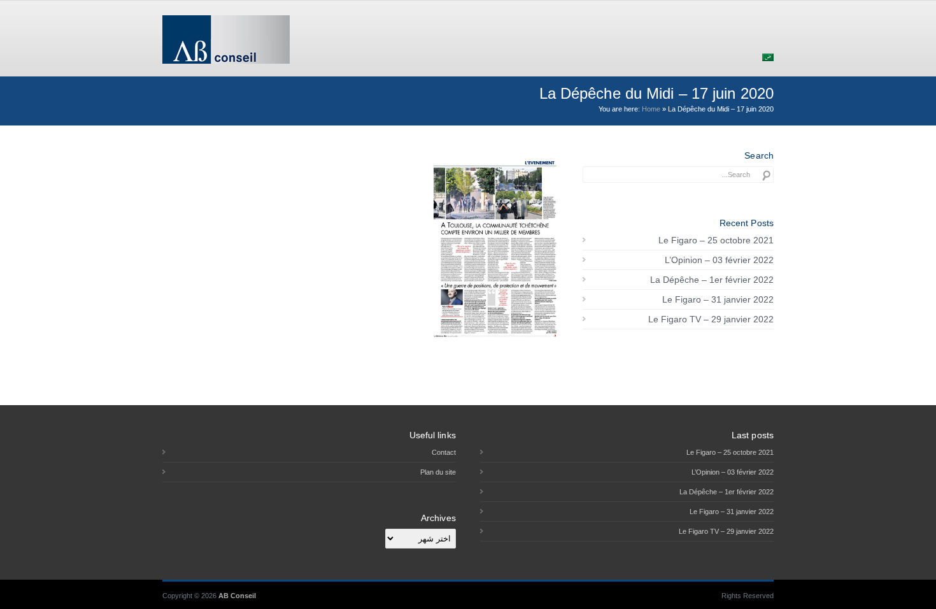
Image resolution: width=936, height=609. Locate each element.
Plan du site (438, 472)
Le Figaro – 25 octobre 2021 (716, 240)
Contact (444, 452)
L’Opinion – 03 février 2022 (719, 260)
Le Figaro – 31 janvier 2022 (718, 299)
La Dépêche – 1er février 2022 (712, 280)
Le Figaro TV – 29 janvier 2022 (711, 319)
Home (651, 109)
